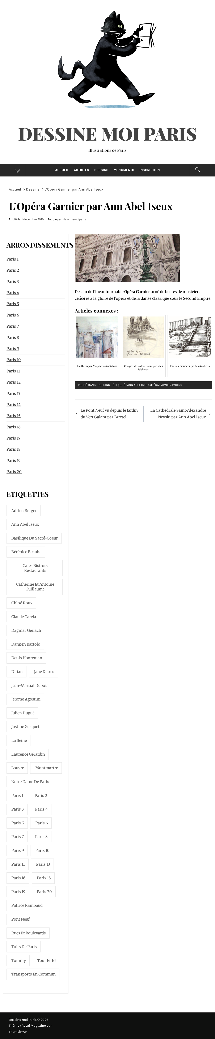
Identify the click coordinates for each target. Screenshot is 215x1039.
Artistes (81, 170)
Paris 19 (14, 460)
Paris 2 (13, 270)
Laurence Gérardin (28, 754)
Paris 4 (13, 292)
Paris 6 (13, 315)
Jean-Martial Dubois (29, 685)
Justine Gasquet (25, 726)
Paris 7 (13, 326)
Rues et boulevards (28, 933)
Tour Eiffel (46, 960)
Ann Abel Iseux (138, 385)
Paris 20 (14, 471)
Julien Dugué (22, 713)
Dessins (101, 170)
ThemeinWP (18, 1032)
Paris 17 (13, 438)
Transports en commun (33, 974)
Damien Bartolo (25, 644)
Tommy (18, 960)
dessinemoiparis (74, 219)
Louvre (17, 767)
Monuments (124, 170)
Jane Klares (44, 671)
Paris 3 (13, 281)
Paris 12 (14, 382)
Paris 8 (13, 337)
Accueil (62, 170)
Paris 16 (14, 427)
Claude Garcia (23, 616)
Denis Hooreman (26, 657)
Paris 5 (13, 303)
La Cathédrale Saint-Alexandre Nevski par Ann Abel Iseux (178, 413)
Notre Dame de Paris (30, 781)
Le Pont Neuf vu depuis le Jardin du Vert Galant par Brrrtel (109, 413)
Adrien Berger (24, 510)
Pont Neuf (20, 919)
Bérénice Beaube (26, 551)
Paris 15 (14, 415)
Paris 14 (14, 404)
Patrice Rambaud (27, 905)
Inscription (149, 170)
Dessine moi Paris (107, 133)
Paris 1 (12, 259)
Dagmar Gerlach (26, 630)
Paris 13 (13, 393)
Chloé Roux (22, 603)
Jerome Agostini (26, 699)
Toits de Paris (24, 946)
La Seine (19, 740)
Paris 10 (14, 359)
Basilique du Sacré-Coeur (34, 538)
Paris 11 (13, 371)
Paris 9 (177, 385)
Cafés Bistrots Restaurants (35, 568)
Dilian (17, 671)
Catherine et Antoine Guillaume (35, 586)
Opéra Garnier (160, 385)
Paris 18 (14, 449)
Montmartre (46, 767)
